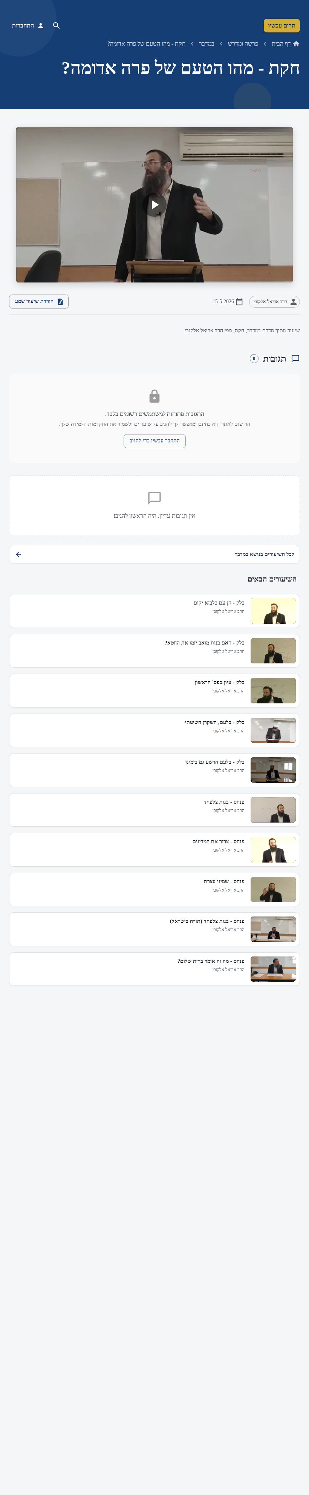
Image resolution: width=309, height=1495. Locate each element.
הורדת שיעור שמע (34, 301)
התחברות (23, 25)
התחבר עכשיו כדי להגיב (155, 441)
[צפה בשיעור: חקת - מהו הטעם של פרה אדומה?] (154, 205)
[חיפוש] (56, 25)
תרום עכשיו (281, 25)
